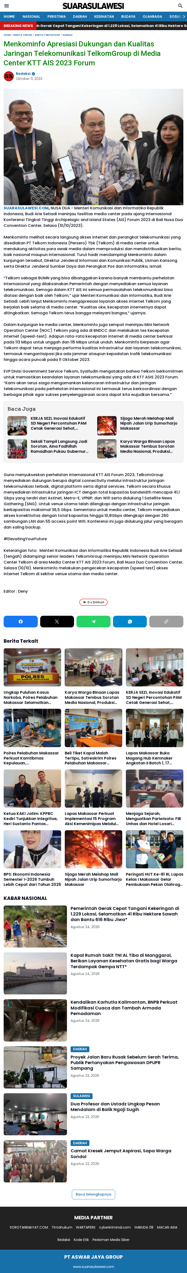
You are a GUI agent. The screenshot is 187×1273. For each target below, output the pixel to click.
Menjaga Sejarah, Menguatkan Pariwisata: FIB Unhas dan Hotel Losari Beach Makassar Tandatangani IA (153, 818)
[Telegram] (93, 621)
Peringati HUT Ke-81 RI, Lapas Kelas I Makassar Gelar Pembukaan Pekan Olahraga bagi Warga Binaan (154, 879)
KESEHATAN (104, 16)
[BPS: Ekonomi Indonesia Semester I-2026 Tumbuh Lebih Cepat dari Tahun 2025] (32, 849)
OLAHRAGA (152, 16)
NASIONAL (31, 16)
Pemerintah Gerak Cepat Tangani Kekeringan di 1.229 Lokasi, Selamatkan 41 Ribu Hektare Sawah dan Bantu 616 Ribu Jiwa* (125, 914)
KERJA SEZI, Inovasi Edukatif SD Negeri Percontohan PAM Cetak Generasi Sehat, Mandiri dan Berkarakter (58, 423)
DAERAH (80, 16)
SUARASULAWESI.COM (26, 208)
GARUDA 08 (143, 1227)
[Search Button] (180, 6)
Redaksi (63, 1239)
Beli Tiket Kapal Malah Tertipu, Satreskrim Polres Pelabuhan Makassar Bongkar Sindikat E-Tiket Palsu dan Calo (90, 758)
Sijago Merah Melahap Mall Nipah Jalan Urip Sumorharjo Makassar (149, 423)
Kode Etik (81, 1239)
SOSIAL (175, 16)
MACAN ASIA (167, 1227)
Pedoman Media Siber (111, 1239)
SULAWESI (81, 1096)
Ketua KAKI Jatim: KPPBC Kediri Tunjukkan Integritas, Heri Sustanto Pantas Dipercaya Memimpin (31, 818)
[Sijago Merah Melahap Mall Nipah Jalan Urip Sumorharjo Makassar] (107, 426)
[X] (57, 621)
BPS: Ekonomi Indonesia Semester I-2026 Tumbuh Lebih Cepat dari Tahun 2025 (32, 879)
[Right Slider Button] (182, 16)
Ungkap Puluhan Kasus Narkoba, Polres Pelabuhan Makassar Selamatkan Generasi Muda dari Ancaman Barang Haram (30, 697)
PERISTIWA (56, 16)
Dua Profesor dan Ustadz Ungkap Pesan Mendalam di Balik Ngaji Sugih (115, 1106)
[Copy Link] (166, 621)
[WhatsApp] (130, 621)
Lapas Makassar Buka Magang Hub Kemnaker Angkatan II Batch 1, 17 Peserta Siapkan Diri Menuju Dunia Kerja (153, 758)
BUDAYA (128, 16)
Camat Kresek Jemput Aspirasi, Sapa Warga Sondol (121, 1153)
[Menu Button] (6, 6)
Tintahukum (62, 1227)
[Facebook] (21, 621)
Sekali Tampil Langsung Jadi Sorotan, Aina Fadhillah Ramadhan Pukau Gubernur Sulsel (59, 446)
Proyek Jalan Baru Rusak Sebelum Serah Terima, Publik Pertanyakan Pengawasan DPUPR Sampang (125, 1062)
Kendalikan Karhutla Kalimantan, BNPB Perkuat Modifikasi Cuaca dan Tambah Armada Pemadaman (124, 1007)
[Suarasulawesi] (93, 5)
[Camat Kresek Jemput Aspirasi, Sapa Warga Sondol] (35, 1161)
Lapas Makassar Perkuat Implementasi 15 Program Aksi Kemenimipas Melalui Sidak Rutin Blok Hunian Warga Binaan (90, 818)
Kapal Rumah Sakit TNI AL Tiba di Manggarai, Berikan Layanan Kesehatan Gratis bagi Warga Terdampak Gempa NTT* (124, 960)
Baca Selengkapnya (93, 1194)
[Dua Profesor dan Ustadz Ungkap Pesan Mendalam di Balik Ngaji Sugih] (35, 1114)
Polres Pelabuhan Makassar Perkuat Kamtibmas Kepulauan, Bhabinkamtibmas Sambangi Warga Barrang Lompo (31, 758)
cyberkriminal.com (115, 1227)
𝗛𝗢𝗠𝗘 (9, 16)
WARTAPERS (85, 1227)
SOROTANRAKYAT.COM (29, 1227)
